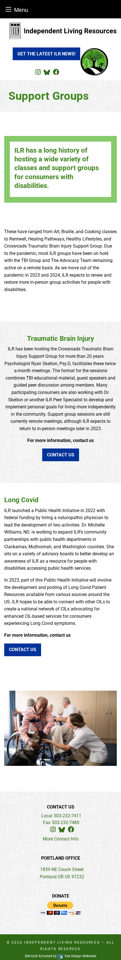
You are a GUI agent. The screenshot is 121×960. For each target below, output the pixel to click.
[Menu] (8, 9)
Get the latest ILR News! (46, 54)
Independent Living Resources (62, 942)
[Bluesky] (47, 72)
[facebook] (56, 72)
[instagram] (38, 72)
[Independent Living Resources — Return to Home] (60, 30)
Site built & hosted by (60, 956)
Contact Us (60, 455)
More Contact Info (61, 839)
